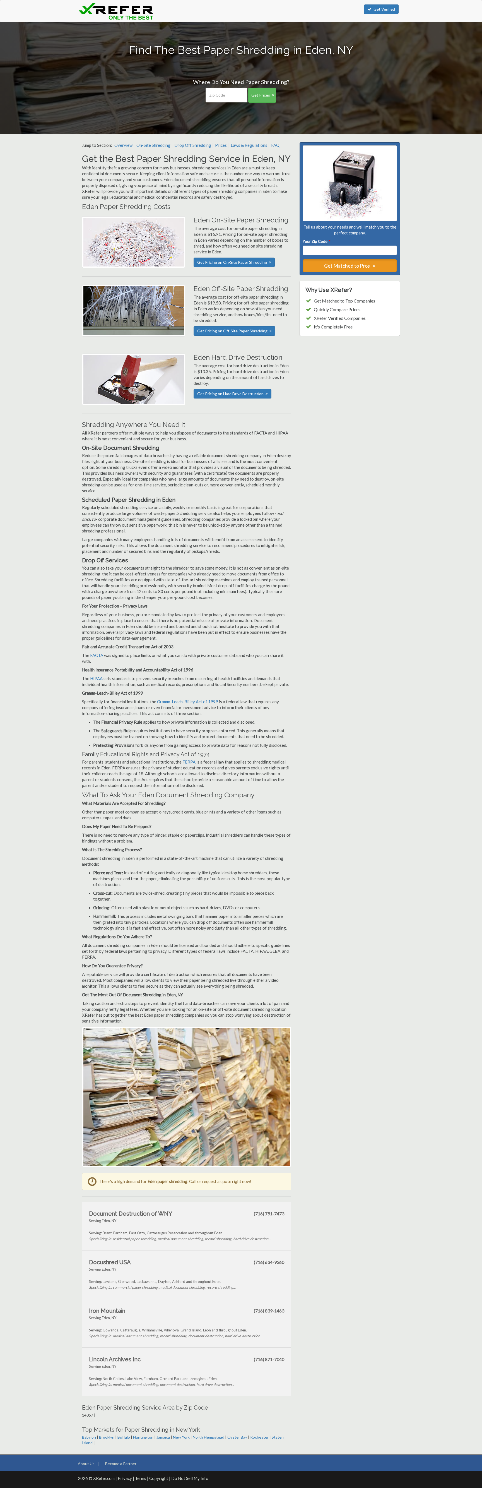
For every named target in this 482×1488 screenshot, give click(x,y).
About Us (86, 1463)
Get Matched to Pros (347, 266)
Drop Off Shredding (192, 145)
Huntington (143, 1437)
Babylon (89, 1437)
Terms (140, 1478)
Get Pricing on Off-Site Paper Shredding (232, 330)
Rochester (259, 1437)
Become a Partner (120, 1463)
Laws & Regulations (249, 145)
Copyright (158, 1478)
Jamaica (163, 1437)
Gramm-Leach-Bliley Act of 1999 (187, 701)
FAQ (275, 145)
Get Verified (384, 9)
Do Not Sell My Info (189, 1478)
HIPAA (96, 678)
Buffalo (123, 1437)
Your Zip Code (316, 241)
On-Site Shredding (153, 145)
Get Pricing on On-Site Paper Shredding (232, 262)
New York (181, 1437)
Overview (123, 145)
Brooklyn (106, 1437)
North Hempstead (208, 1437)
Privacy (125, 1478)
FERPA (189, 761)
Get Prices (260, 95)
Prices (221, 145)
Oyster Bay (237, 1437)
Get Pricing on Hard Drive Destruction (230, 393)
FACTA (96, 655)
